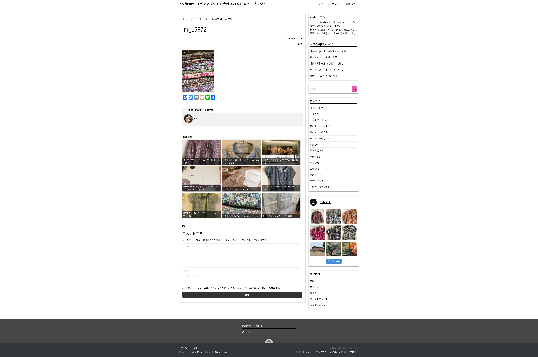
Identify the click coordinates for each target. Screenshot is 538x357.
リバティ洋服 (316, 138)
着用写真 (314, 175)
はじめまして (316, 108)
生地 (312, 169)
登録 (312, 281)
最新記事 (208, 110)
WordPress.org (317, 305)
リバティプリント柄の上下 (323, 57)
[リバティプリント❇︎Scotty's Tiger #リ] (349, 216)
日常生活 (314, 150)
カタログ (314, 114)
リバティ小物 (316, 132)
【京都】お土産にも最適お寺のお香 (328, 51)
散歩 (312, 144)
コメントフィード (319, 299)
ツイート (246, 332)
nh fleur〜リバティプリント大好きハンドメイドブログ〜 (330, 352)
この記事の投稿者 (193, 110)
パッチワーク (316, 120)
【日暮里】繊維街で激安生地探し (327, 63)
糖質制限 (314, 181)
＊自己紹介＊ (350, 4)
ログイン (314, 287)
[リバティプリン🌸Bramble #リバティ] (333, 216)
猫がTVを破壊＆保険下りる (324, 76)
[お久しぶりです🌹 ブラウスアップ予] (349, 232)
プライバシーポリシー (330, 4)
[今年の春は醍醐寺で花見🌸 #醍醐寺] (317, 249)
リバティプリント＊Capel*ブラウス (328, 69)
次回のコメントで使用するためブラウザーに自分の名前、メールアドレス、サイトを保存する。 (234, 288)
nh (301, 44)
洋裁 (312, 162)
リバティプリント (319, 126)
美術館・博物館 (318, 187)
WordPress (197, 352)
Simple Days (221, 352)
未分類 (313, 156)
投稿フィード (316, 293)
